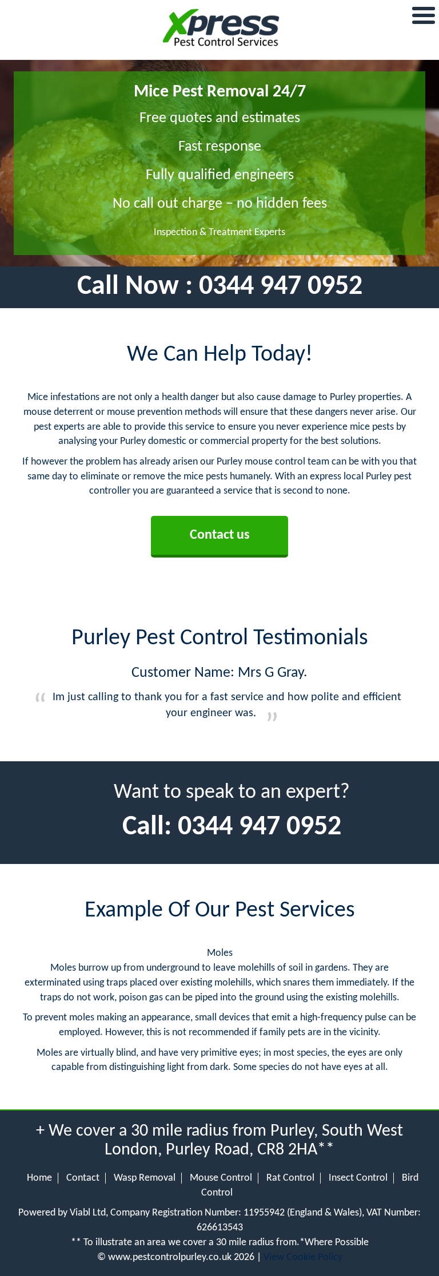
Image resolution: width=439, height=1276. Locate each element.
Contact (82, 1178)
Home (39, 1178)
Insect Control (358, 1178)
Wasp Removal (144, 1178)
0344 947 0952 (280, 287)
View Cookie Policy (303, 1257)
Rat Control (290, 1178)
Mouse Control (221, 1178)
